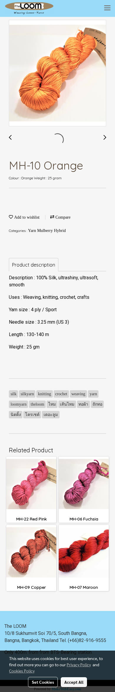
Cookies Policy (21, 670)
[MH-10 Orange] (57, 73)
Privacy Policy (79, 664)
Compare (62, 217)
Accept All (73, 682)
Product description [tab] (33, 265)
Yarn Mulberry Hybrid (47, 230)
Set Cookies (43, 682)
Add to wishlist (26, 217)
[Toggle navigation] (107, 8)
